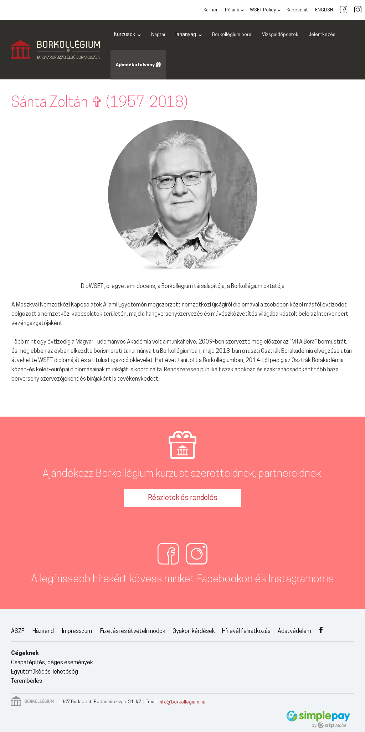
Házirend (43, 631)
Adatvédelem (294, 631)
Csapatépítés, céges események (52, 663)
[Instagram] (358, 10)
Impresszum (77, 631)
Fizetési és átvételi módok (132, 631)
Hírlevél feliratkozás (246, 631)
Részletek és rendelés (182, 498)
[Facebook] (343, 10)
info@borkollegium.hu (182, 702)
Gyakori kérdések (194, 631)
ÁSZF (17, 631)
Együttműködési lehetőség (44, 672)
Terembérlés (26, 681)
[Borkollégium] (55, 50)
